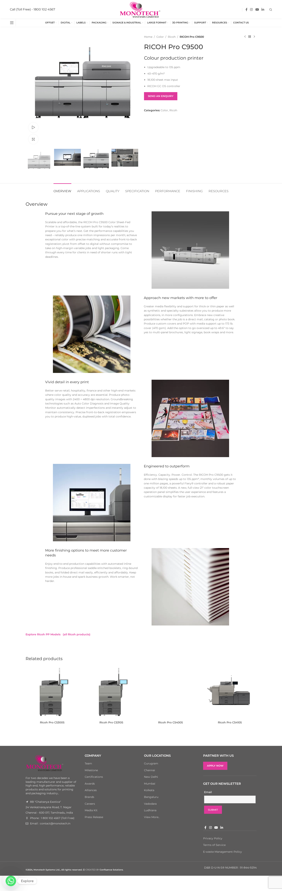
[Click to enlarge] (33, 139)
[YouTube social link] (257, 10)
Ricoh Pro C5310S (111, 722)
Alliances (91, 790)
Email (208, 792)
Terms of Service (214, 845)
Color (160, 37)
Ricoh (172, 37)
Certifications (94, 777)
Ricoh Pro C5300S (52, 722)
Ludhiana (150, 810)
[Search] (270, 10)
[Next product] (254, 36)
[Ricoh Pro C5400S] (170, 692)
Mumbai (149, 783)
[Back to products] (249, 36)
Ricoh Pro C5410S (230, 722)
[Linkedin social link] (262, 10)
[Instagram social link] (251, 10)
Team (88, 763)
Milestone (91, 770)
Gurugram (151, 763)
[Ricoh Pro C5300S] (52, 692)
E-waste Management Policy (222, 851)
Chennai (149, 770)
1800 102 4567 (44, 9)
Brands (89, 797)
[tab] (62, 189)
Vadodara (150, 803)
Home (148, 37)
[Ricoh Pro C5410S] (230, 692)
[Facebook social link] (246, 10)
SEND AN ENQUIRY (160, 96)
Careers (90, 803)
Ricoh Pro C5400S (170, 722)
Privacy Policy (212, 838)
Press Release (94, 817)
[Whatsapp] (11, 881)
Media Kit (91, 810)
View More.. (152, 817)
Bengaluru (151, 797)
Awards (90, 783)
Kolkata (149, 790)
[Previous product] (245, 36)
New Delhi (151, 777)
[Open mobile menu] (12, 23)
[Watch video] (33, 127)
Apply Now (215, 765)
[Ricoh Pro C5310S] (111, 692)
